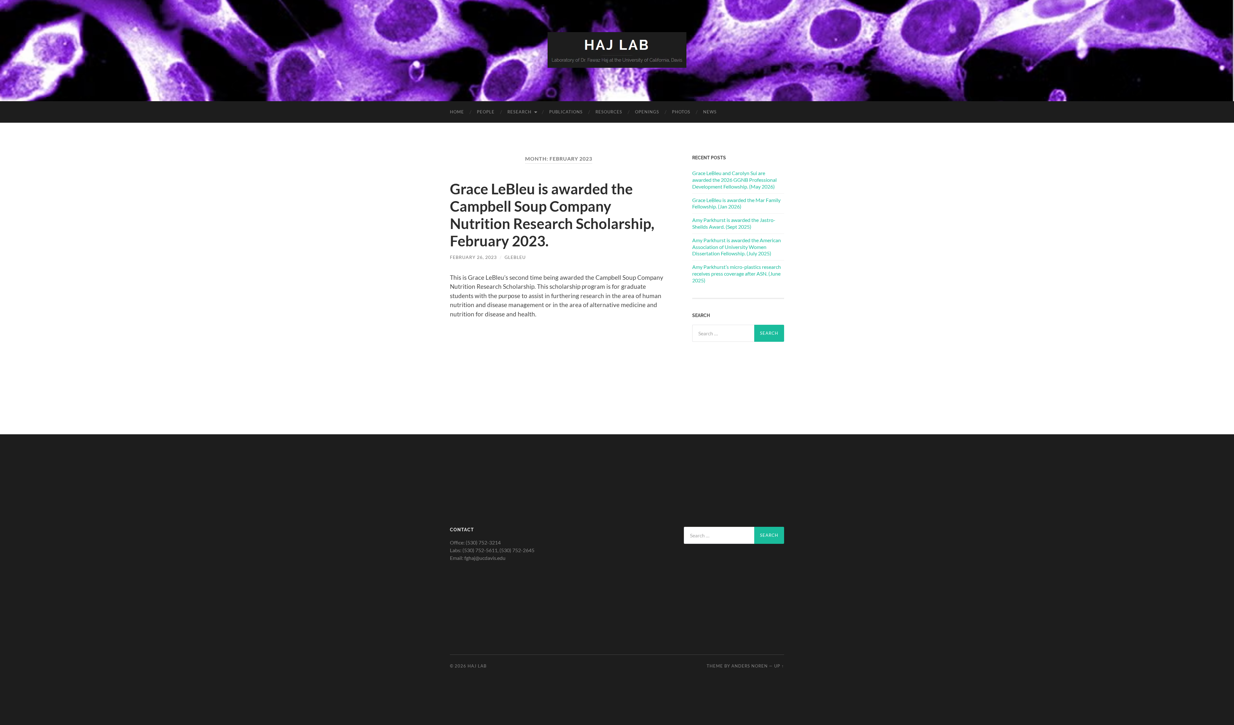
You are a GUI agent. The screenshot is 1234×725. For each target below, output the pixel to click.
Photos (681, 111)
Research (519, 111)
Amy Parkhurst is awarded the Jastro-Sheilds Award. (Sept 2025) (733, 223)
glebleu (515, 257)
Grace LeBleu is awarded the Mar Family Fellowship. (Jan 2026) (736, 203)
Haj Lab (477, 665)
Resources (608, 111)
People (486, 111)
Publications (566, 111)
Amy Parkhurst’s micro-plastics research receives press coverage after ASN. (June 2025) (736, 273)
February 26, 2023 (473, 257)
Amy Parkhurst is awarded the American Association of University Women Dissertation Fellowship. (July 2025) (736, 247)
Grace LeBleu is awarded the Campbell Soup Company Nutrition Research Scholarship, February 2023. (552, 215)
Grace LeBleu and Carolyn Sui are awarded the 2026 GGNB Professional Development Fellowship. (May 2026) (734, 180)
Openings (647, 111)
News (710, 111)
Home (457, 111)
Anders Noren (749, 665)
